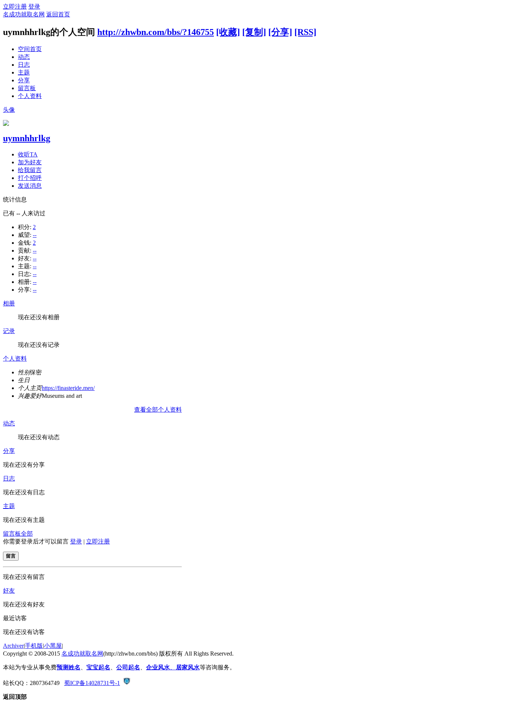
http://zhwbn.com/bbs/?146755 (155, 32)
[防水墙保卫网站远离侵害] (126, 683)
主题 (24, 72)
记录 (9, 331)
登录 (34, 6)
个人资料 (30, 96)
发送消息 (30, 186)
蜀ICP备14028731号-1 (92, 683)
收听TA (28, 154)
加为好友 (30, 162)
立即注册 (15, 6)
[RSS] (305, 32)
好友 (9, 590)
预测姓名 (68, 667)
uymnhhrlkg (26, 138)
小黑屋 (53, 646)
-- (35, 235)
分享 (24, 80)
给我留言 (30, 170)
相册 (9, 303)
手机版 (34, 646)
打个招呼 (30, 178)
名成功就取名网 (24, 14)
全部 (27, 533)
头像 (9, 110)
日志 (24, 64)
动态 (24, 57)
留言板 (27, 88)
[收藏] (228, 32)
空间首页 (30, 49)
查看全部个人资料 (158, 409)
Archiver (13, 646)
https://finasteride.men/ (68, 388)
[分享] (280, 32)
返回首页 (58, 14)
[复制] (254, 32)
